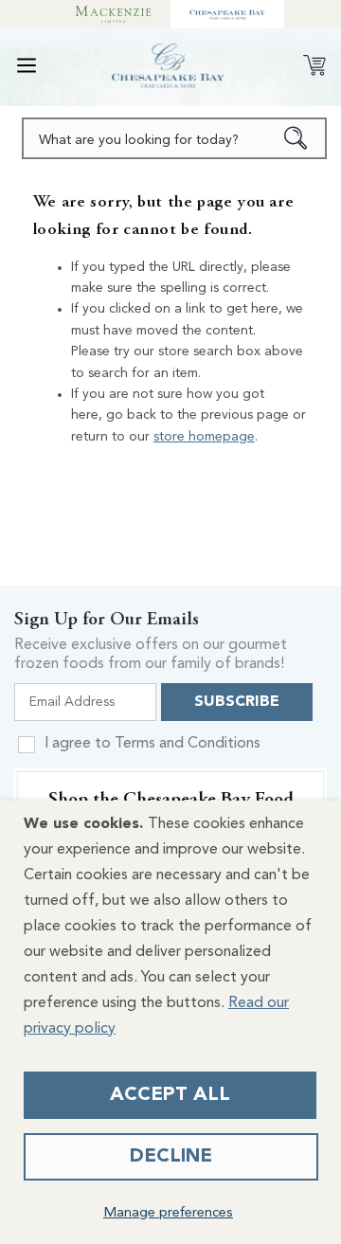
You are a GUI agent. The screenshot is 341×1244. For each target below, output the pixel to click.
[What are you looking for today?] (296, 138)
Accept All (170, 1095)
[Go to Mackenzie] (113, 14)
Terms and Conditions (187, 743)
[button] (26, 65)
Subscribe (236, 702)
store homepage (204, 436)
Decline (171, 1156)
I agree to (152, 743)
